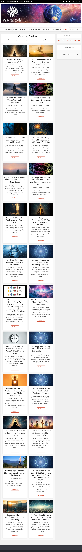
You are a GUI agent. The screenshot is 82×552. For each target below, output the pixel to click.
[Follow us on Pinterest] (71, 40)
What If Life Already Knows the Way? (15, 60)
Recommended (35, 29)
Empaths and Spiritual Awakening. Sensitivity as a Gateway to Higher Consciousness (15, 392)
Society (57, 29)
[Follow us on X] (63, 40)
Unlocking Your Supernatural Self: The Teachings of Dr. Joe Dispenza (41, 221)
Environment (7, 29)
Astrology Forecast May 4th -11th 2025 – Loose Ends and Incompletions (40, 348)
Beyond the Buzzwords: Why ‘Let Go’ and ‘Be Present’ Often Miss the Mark (15, 349)
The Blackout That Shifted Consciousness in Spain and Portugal (14, 139)
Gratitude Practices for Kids (25, 1)
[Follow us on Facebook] (59, 40)
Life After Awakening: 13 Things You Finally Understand (15, 99)
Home (21, 29)
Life (27, 29)
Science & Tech (47, 29)
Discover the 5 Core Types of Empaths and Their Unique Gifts (41, 432)
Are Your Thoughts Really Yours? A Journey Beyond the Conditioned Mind (41, 517)
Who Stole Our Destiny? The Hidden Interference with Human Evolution (40, 139)
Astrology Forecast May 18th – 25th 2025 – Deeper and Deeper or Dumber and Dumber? (40, 180)
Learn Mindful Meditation (12, 1)
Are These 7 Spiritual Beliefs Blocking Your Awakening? (14, 262)
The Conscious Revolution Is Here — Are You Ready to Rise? (15, 432)
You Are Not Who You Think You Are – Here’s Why (15, 220)
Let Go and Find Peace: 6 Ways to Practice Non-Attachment (41, 61)
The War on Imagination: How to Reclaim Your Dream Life (41, 302)
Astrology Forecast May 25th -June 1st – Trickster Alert (41, 99)
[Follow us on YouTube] (79, 40)
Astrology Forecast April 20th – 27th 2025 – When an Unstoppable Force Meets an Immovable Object (41, 475)
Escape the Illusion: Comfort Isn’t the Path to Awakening (14, 517)
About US (3, 1)
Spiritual (64, 29)
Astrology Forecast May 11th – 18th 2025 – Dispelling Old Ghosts (40, 262)
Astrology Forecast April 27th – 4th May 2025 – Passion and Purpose (40, 390)
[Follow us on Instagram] (67, 40)
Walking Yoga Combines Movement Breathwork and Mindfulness (14, 472)
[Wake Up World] (41, 13)
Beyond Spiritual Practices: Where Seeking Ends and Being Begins (14, 179)
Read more (15, 76)
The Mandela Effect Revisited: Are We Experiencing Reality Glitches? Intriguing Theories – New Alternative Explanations (15, 305)
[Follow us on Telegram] (75, 40)
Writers (72, 29)
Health (15, 29)
